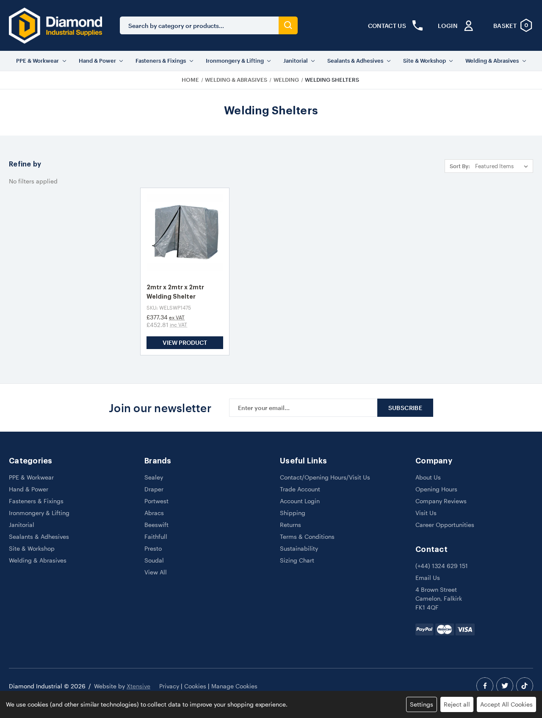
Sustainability (299, 548)
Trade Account (300, 489)
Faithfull (155, 536)
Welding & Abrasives (492, 60)
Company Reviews (441, 501)
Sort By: (460, 166)
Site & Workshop (424, 60)
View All (155, 572)
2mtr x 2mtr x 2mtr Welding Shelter (175, 291)
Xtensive (138, 686)
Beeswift (156, 524)
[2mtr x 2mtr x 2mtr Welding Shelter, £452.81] (185, 232)
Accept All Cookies (506, 704)
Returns (290, 524)
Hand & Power (97, 60)
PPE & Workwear (37, 60)
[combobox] (199, 25)
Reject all (457, 704)
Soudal (154, 560)
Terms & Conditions (307, 536)
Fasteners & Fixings (161, 60)
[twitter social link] (504, 685)
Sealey (153, 477)
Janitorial (295, 60)
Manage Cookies (234, 686)
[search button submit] (288, 25)
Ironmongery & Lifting (235, 60)
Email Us (427, 577)
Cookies (195, 686)
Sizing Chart (297, 560)
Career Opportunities (444, 524)
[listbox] (503, 166)
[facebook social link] (484, 685)
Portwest (156, 501)
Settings (421, 704)
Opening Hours (436, 489)
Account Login (300, 501)
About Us (428, 477)
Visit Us (426, 512)
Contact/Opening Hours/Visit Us (325, 477)
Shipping (292, 512)
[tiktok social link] (524, 685)
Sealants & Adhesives (355, 60)
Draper (153, 489)
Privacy (169, 686)
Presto (153, 548)
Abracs (154, 512)
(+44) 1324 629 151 (441, 565)
